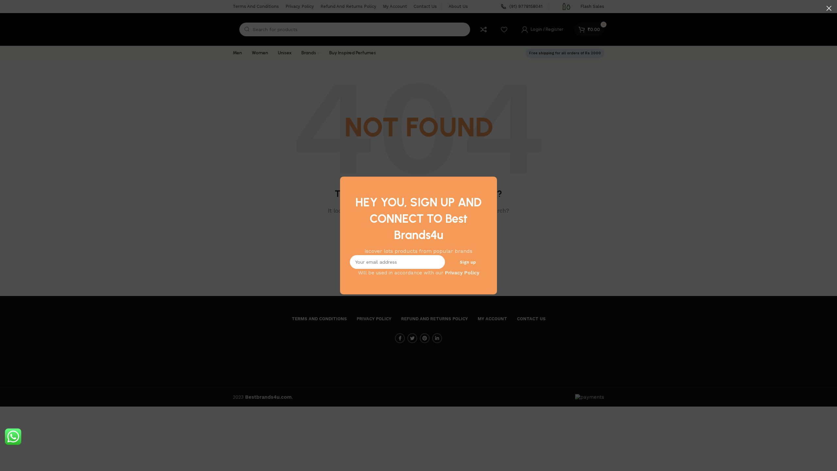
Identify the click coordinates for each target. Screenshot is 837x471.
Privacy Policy (462, 273)
